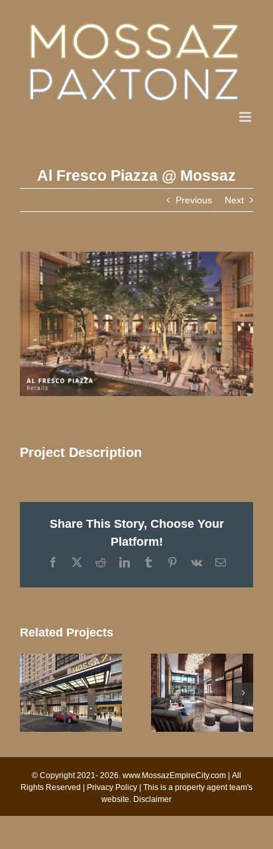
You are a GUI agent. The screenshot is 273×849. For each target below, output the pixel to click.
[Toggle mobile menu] (246, 117)
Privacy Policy (112, 787)
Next (234, 200)
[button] (30, 693)
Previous (194, 200)
